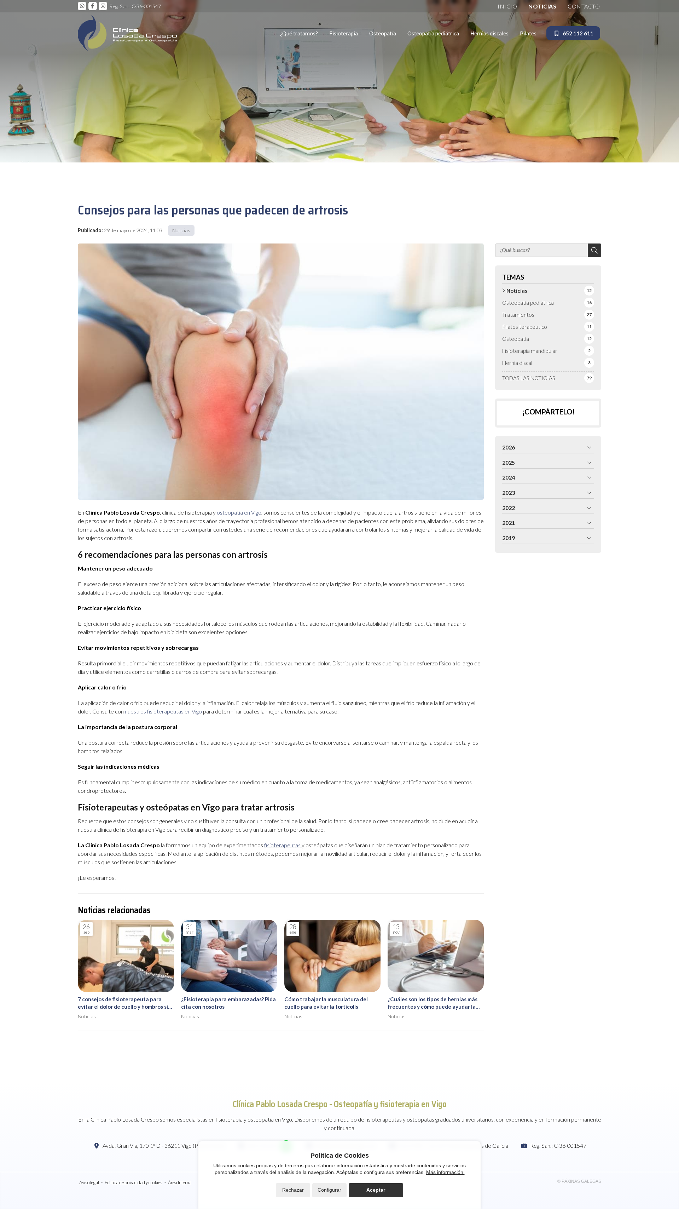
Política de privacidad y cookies (133, 1182)
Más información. (445, 1172)
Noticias (181, 230)
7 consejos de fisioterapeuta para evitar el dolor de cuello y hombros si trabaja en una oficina (123, 1003)
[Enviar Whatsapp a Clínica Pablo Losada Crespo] (82, 6)
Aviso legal (89, 1182)
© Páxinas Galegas (579, 1181)
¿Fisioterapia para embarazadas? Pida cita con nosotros (228, 1003)
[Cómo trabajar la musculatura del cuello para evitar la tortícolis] (332, 956)
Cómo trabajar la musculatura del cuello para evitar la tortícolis (326, 1003)
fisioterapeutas (283, 845)
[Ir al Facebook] (92, 6)
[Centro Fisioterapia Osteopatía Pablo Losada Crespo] (127, 33)
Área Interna (180, 1182)
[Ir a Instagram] (103, 6)
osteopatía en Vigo (239, 512)
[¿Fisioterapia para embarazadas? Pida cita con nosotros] (229, 956)
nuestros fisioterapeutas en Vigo (163, 711)
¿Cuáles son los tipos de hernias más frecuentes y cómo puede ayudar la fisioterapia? (432, 1003)
